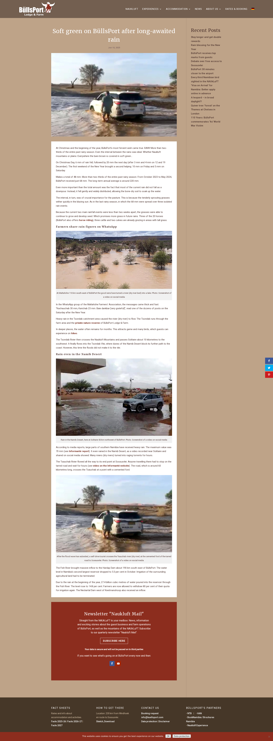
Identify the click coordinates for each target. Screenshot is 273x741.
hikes (74, 333)
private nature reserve (87, 322)
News (198, 9)
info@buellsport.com (152, 717)
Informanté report (79, 451)
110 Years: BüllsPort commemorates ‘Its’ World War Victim (205, 121)
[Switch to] (253, 13)
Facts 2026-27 (74, 721)
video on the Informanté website (111, 465)
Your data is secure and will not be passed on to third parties (114, 649)
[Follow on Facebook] (112, 663)
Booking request (149, 713)
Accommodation (177, 9)
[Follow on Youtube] (118, 663)
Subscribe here (114, 640)
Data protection (149, 721)
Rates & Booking (236, 9)
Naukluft (132, 9)
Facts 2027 (56, 725)
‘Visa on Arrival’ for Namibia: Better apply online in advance (203, 89)
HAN (199, 713)
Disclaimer (164, 721)
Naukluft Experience (197, 725)
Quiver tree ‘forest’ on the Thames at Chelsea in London (205, 109)
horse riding (86, 220)
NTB (189, 713)
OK (168, 736)
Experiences (150, 9)
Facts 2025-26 (58, 721)
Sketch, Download (105, 721)
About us (212, 9)
